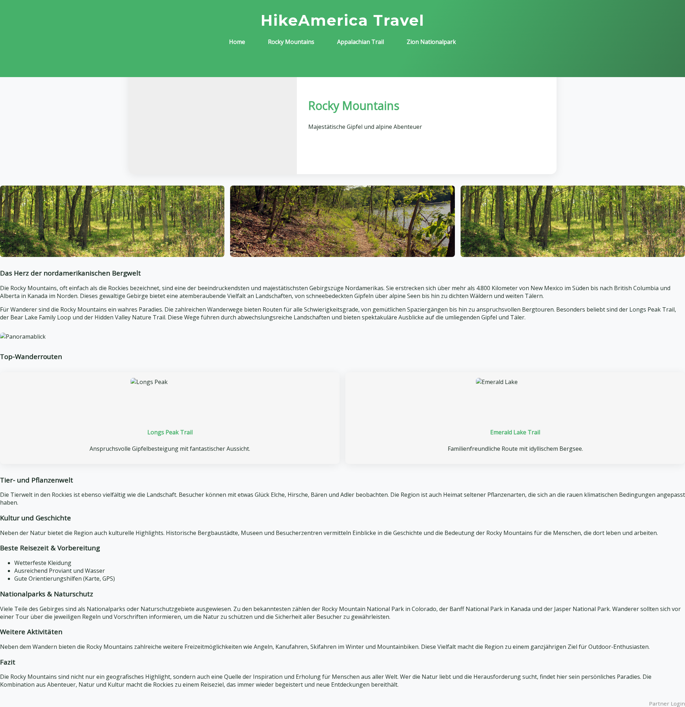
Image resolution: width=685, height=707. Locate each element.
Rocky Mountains (291, 42)
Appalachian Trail (360, 42)
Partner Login (667, 703)
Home (237, 42)
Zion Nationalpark (431, 42)
